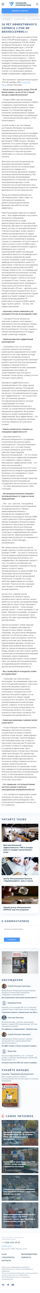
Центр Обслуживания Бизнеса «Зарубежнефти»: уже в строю (18, 879)
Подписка (26, 1257)
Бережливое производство (13, 1143)
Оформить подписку (20, 11)
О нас (4, 1254)
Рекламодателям (29, 1254)
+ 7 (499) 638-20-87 (11, 1242)
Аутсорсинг (7, 19)
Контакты (6, 1261)
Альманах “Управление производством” (18, 1074)
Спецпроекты (8, 1257)
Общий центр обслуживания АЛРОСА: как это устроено (17, 908)
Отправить (12, 940)
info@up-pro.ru (7, 1246)
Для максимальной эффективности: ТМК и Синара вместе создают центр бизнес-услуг (18, 848)
